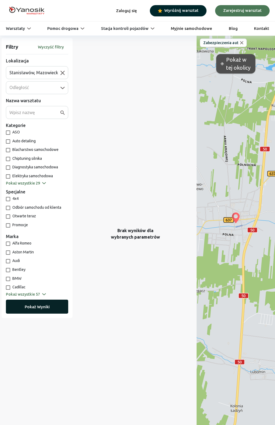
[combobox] (34, 72)
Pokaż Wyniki (37, 306)
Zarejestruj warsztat (242, 10)
